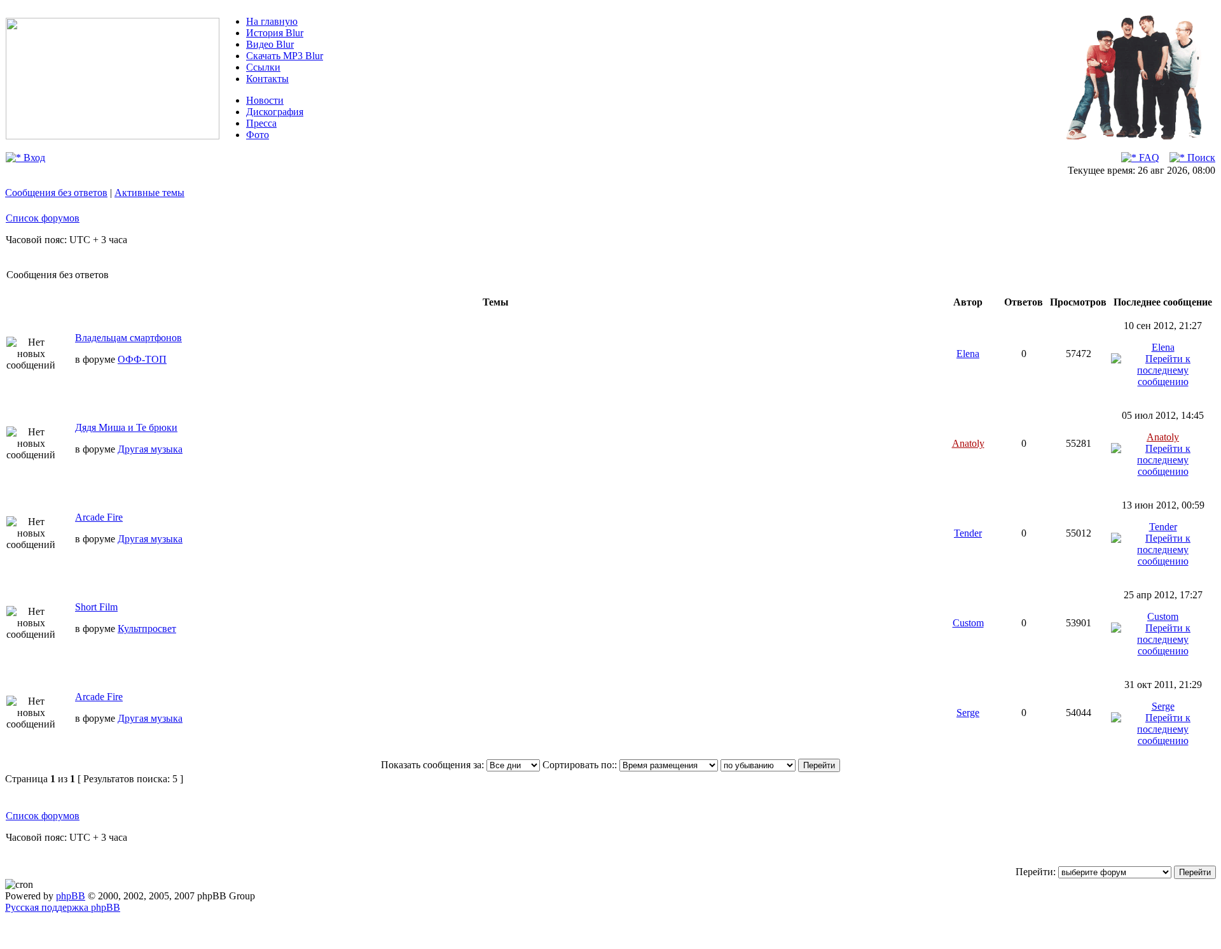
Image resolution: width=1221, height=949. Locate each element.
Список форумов (42, 218)
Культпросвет (147, 628)
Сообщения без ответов (56, 192)
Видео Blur (270, 44)
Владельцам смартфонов (128, 337)
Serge (967, 712)
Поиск (1200, 157)
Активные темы (149, 192)
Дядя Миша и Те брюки (126, 427)
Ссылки (263, 67)
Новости (265, 100)
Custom (968, 622)
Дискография (274, 111)
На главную (272, 21)
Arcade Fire (99, 517)
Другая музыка (150, 449)
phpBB (70, 895)
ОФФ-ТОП (142, 359)
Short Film (96, 606)
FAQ (1147, 157)
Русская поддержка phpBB (62, 907)
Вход (33, 157)
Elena (967, 353)
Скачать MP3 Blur (284, 55)
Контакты (267, 78)
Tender (968, 533)
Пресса (261, 123)
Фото (257, 134)
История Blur (274, 32)
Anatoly (968, 443)
